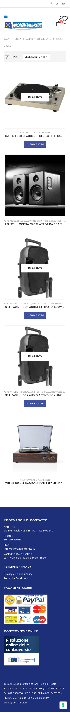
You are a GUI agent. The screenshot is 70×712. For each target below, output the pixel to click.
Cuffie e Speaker (61, 221)
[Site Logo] (23, 26)
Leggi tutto (36, 144)
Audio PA (8, 303)
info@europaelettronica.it (19, 548)
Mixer (47, 132)
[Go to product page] (35, 185)
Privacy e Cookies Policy (18, 574)
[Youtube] (63, 3)
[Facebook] (51, 3)
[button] (7, 16)
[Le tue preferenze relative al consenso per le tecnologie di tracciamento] (63, 705)
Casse (41, 132)
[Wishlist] (65, 18)
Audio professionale (29, 132)
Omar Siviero (20, 702)
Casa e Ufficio (30, 221)
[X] (57, 3)
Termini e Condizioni (16, 578)
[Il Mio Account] (61, 18)
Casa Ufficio (42, 221)
